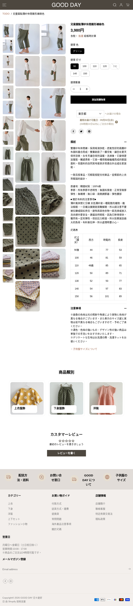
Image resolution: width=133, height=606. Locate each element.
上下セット (14, 519)
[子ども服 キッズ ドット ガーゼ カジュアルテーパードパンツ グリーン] (27, 39)
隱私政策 (100, 519)
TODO (6, 13)
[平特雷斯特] (89, 131)
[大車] (128, 5)
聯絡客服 (100, 509)
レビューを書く (66, 453)
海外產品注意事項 (61, 524)
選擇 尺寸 (76, 60)
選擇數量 (75, 82)
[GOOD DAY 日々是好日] (66, 5)
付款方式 (56, 503)
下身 (10, 509)
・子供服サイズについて (84, 349)
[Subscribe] (129, 569)
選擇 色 (75, 44)
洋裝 (10, 514)
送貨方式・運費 (60, 509)
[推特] (81, 131)
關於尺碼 (56, 529)
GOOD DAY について (88, 480)
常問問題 (56, 519)
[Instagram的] (10, 581)
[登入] (121, 5)
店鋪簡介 (100, 503)
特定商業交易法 (104, 514)
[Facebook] (73, 131)
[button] (4, 5)
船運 (81, 36)
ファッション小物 (17, 524)
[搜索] (115, 5)
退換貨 (55, 514)
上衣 (10, 503)
